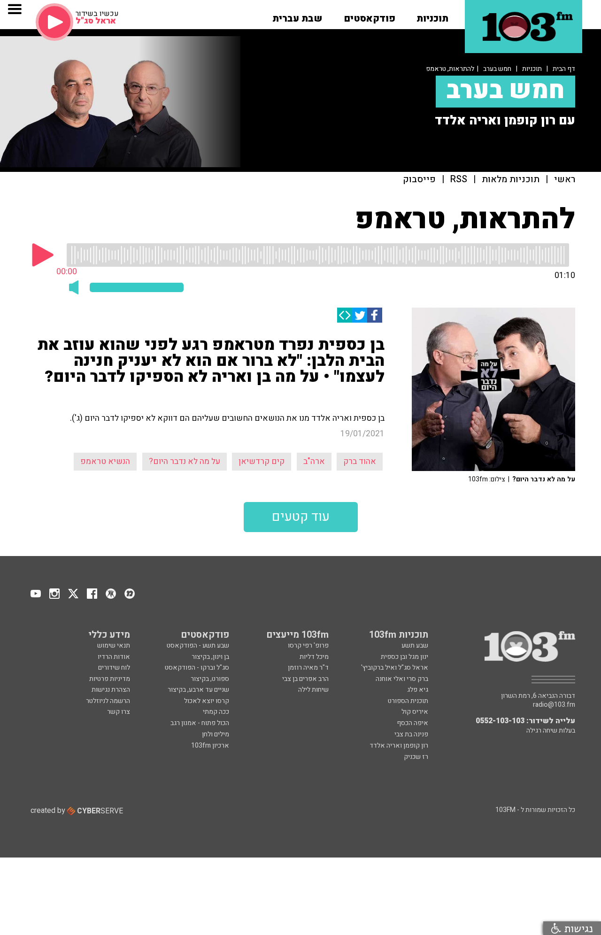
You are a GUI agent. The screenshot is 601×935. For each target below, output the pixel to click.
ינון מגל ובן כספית (404, 656)
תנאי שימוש (113, 645)
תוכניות (532, 69)
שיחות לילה (313, 689)
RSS (458, 180)
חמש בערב (497, 69)
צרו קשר (118, 711)
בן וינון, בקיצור (210, 656)
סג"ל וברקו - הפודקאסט (197, 667)
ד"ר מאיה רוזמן (308, 667)
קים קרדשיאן (262, 461)
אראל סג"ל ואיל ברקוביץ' (394, 667)
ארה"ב (314, 461)
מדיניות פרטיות (109, 678)
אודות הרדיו (114, 656)
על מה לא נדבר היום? (184, 461)
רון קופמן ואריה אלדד (399, 745)
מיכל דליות (314, 656)
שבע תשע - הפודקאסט (198, 645)
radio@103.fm (554, 705)
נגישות (577, 928)
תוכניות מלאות (510, 180)
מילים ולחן (215, 734)
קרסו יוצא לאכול (206, 700)
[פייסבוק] (374, 315)
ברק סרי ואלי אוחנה (402, 678)
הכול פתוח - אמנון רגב (199, 722)
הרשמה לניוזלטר (108, 700)
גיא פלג (417, 689)
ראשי (564, 180)
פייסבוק (419, 180)
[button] (432, 15)
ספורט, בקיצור (210, 678)
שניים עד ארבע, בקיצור (198, 689)
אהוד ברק (359, 461)
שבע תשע (414, 645)
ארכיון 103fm (210, 745)
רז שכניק (416, 756)
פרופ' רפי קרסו (308, 645)
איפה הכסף (412, 722)
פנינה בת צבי (411, 734)
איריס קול (414, 711)
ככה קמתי (216, 711)
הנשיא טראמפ (105, 461)
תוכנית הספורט (408, 700)
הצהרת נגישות (111, 689)
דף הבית (564, 69)
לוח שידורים (114, 667)
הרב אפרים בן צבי (305, 678)
